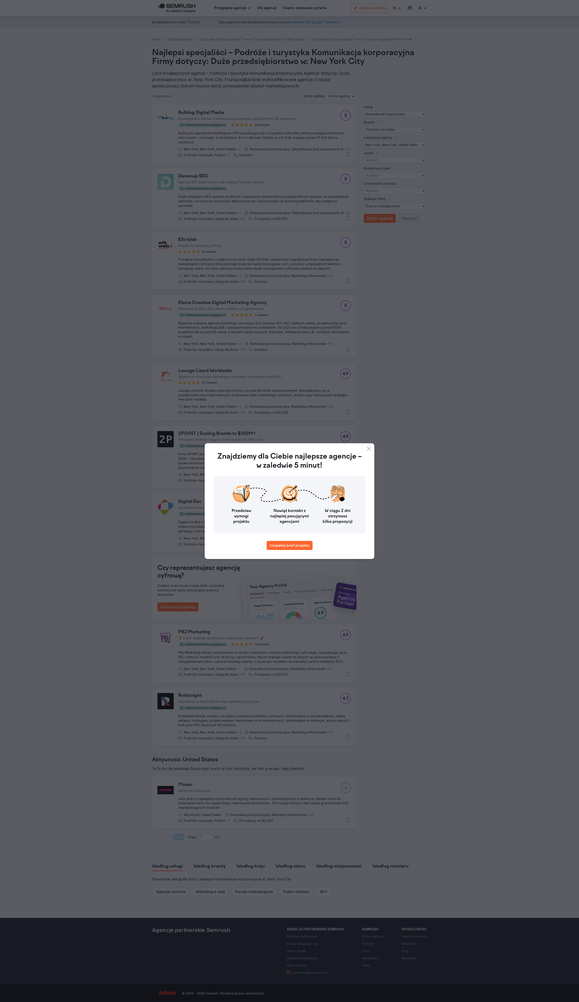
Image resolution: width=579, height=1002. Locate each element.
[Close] (368, 448)
